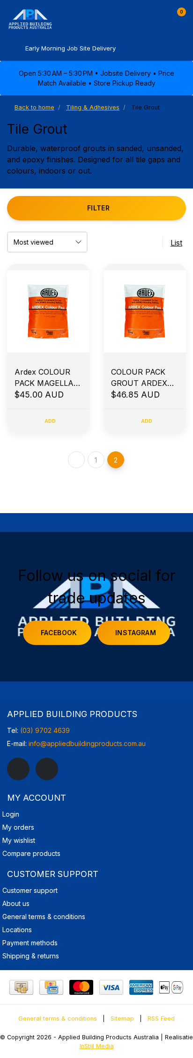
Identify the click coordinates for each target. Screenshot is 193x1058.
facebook (59, 633)
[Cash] (21, 987)
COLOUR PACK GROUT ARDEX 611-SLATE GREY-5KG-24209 (143, 378)
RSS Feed (161, 1018)
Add (50, 421)
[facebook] (18, 769)
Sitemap (122, 1018)
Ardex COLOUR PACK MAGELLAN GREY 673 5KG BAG (47, 378)
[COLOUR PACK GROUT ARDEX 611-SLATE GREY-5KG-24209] (145, 311)
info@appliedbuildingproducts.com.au (87, 743)
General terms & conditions (57, 1018)
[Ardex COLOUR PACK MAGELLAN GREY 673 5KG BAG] (48, 311)
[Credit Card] (51, 987)
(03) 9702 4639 (45, 730)
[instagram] (47, 769)
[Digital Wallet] (171, 987)
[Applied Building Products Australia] (56, 18)
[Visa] (111, 987)
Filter (98, 208)
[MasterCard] (81, 987)
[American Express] (141, 987)
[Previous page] (76, 459)
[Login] (159, 16)
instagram (135, 633)
